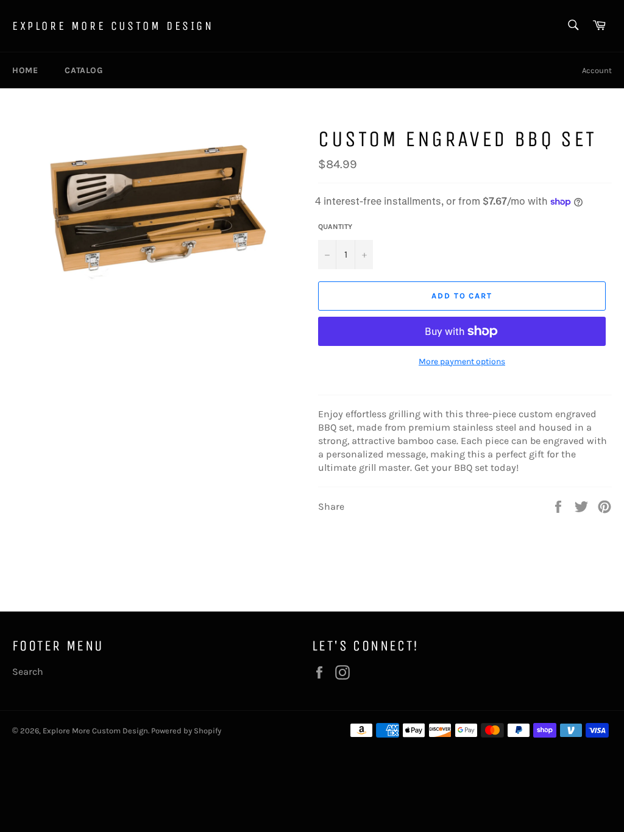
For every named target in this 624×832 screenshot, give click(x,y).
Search (27, 671)
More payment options (462, 361)
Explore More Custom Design (113, 26)
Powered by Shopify (186, 730)
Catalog (83, 70)
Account (597, 70)
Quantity (335, 226)
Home (25, 70)
